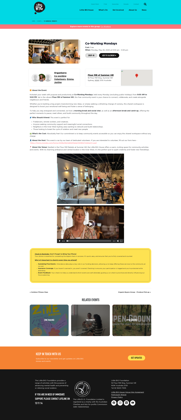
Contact (136, 4)
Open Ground (131, 320)
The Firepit (90, 320)
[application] (90, 224)
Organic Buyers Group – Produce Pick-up (134, 292)
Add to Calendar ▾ (109, 56)
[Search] (145, 4)
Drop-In (91, 56)
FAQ (105, 4)
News (144, 10)
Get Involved (118, 10)
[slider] (89, 240)
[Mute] (118, 241)
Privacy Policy (117, 397)
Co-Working (106, 26)
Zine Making (49, 320)
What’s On (103, 10)
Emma (70, 79)
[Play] (60, 241)
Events (39, 21)
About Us (133, 10)
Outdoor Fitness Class (39, 292)
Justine (58, 82)
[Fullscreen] (121, 241)
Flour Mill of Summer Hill (101, 75)
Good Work (95, 4)
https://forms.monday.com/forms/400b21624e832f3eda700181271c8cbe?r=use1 (63, 143)
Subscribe (115, 4)
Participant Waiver (118, 395)
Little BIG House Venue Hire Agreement (127, 392)
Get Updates (136, 358)
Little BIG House (87, 10)
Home (33, 21)
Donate (126, 4)
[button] (90, 224)
